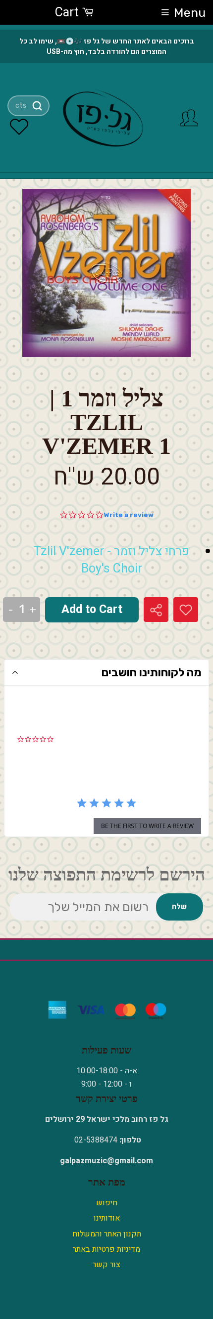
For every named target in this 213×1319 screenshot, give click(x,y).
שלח (179, 906)
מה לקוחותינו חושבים (152, 672)
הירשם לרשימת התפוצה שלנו (106, 874)
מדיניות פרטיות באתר (106, 1249)
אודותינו (107, 1218)
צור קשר (106, 1265)
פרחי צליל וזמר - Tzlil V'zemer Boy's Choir (111, 560)
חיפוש (106, 1203)
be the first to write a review (147, 826)
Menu (190, 12)
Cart (68, 12)
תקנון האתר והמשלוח (106, 1234)
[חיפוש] (37, 105)
